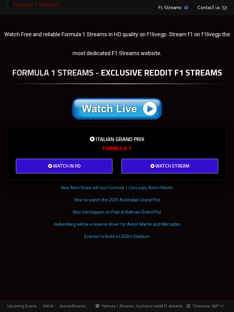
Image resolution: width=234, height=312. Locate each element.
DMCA (48, 306)
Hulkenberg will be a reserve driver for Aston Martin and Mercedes (117, 224)
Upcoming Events (22, 306)
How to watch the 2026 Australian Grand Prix (117, 199)
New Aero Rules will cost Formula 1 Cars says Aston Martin (117, 187)
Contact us (209, 7)
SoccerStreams (72, 306)
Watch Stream (172, 165)
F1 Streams (171, 7)
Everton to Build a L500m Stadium (117, 236)
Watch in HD (66, 165)
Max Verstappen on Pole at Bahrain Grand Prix (117, 212)
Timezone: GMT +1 (208, 306)
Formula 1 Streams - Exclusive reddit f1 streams (142, 306)
